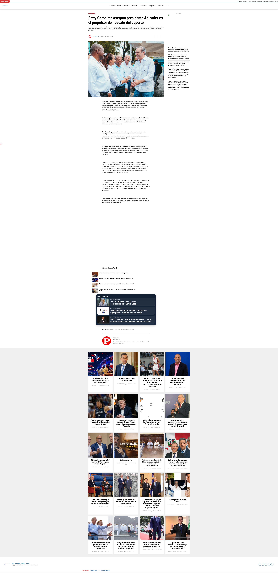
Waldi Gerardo (171, 468)
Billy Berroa (171, 387)
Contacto (27, 563)
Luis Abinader (130, 329)
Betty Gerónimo (110, 329)
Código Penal (93, 570)
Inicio (13, 563)
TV (166, 6)
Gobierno (143, 6)
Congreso (151, 6)
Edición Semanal (121, 383)
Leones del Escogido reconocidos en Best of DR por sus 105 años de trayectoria (178, 63)
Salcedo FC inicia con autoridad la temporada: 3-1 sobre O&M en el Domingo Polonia (177, 56)
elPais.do (96, 36)
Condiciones (17, 563)
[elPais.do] (179, 15)
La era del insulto (105, 570)
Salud (119, 6)
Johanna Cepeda (146, 549)
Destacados (123, 329)
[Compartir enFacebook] (153, 36)
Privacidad (23, 563)
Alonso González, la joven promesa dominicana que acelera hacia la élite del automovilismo (178, 49)
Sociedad (134, 6)
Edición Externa (120, 463)
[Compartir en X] (156, 36)
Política (126, 6)
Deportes (160, 6)
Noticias (112, 6)
